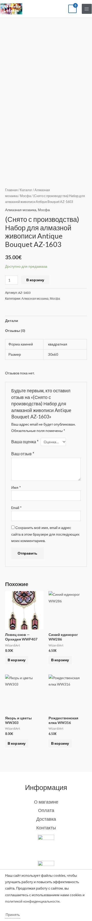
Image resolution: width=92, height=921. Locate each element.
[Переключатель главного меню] (87, 9)
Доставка (46, 819)
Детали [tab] (11, 320)
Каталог (26, 190)
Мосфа (25, 196)
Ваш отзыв (22, 453)
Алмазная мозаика (20, 210)
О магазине (46, 802)
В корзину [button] (17, 660)
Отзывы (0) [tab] (15, 330)
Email (16, 507)
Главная (11, 190)
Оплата (46, 810)
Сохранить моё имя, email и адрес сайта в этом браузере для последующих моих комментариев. (45, 534)
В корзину (35, 280)
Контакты (46, 827)
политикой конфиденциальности (32, 901)
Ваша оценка (25, 441)
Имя (16, 487)
